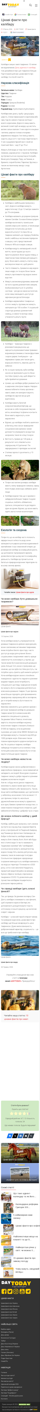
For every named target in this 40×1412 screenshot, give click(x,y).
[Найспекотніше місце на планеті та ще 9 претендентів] (6, 1240)
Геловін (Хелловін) (7, 1352)
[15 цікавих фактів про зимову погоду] (6, 1262)
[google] (19, 1)
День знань (5, 1349)
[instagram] (24, 1)
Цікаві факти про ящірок (9, 631)
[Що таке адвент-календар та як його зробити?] (6, 1197)
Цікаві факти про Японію (9, 1309)
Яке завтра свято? (7, 1381)
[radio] (12, 1114)
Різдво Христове (6, 1358)
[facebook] (17, 1)
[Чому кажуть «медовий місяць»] (8, 1273)
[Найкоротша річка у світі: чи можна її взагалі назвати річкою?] (8, 1251)
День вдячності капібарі (25, 68)
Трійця (3, 1341)
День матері (5, 1335)
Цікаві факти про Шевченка (10, 1306)
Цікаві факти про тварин (9, 1318)
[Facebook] (10, 1135)
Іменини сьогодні (7, 1378)
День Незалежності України (10, 1346)
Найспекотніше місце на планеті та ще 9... (25, 1238)
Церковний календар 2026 (10, 1384)
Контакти (4, 1399)
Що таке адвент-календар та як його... (24, 1195)
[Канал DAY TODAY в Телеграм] (28, 1291)
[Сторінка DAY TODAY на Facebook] (4, 1291)
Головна (4, 1372)
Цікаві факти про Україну (9, 1303)
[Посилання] (31, 1135)
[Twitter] (15, 1135)
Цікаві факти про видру (9, 962)
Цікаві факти (31, 29)
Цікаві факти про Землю (9, 1315)
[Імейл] (26, 1135)
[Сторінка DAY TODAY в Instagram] (16, 1291)
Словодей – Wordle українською (12, 1396)
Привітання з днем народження (11, 1387)
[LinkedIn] (20, 1135)
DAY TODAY (20, 29)
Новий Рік (4, 1361)
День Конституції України (9, 1344)
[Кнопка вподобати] (9, 59)
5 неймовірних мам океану (22, 1216)
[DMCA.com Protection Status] (24, 1404)
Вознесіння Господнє (8, 1338)
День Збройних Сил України (10, 1355)
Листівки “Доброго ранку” (9, 1390)
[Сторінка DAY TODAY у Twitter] (10, 1291)
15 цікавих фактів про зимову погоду (24, 1259)
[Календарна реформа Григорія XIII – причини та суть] (8, 1208)
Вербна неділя (5, 1329)
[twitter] (16, 1)
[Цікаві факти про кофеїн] (8, 1229)
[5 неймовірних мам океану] (6, 1219)
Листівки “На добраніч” (9, 1393)
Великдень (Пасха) (7, 1332)
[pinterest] (21, 1)
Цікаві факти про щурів (25, 592)
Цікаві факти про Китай (9, 1312)
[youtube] (22, 1)
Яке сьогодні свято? (8, 1375)
